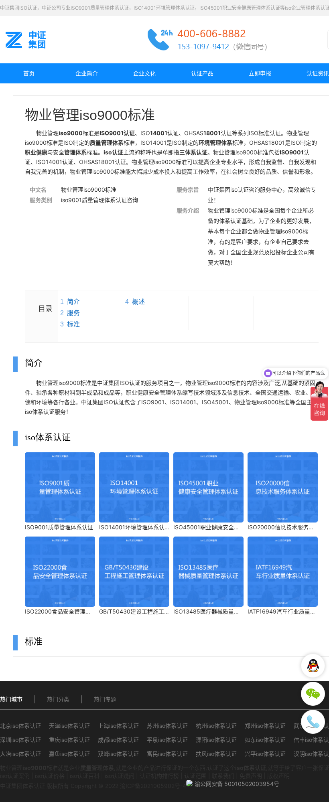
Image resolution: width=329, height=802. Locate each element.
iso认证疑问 (119, 775)
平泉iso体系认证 (167, 739)
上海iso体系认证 (118, 725)
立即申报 (260, 73)
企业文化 (144, 73)
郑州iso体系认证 (265, 725)
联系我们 (223, 775)
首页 (29, 73)
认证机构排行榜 (159, 775)
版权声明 (278, 775)
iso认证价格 (50, 775)
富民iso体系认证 (167, 753)
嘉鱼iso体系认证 (69, 753)
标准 (73, 324)
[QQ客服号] (313, 666)
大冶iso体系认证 (20, 753)
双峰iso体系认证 (118, 753)
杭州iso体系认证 (216, 725)
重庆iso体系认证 (69, 739)
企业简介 (86, 73)
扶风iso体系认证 (216, 753)
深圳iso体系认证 (20, 739)
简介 (73, 301)
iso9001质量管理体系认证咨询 (99, 199)
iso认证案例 (15, 775)
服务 (73, 313)
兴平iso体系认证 (265, 753)
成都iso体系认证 (118, 739)
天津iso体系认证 (69, 725)
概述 (138, 301)
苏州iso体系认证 (167, 725)
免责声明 (251, 775)
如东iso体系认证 (265, 739)
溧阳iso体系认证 (216, 739)
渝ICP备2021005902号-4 (153, 785)
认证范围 (195, 775)
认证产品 (202, 73)
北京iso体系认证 (20, 725)
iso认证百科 (85, 775)
